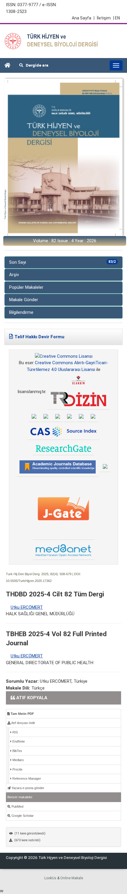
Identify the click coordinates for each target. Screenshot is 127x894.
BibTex (17, 751)
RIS (15, 732)
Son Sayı (62, 262)
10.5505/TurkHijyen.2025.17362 (29, 581)
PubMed (17, 806)
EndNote (18, 741)
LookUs (50, 878)
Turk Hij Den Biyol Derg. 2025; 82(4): (32, 574)
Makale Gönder (23, 299)
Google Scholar (22, 815)
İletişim (104, 18)
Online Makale (71, 878)
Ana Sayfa (83, 18)
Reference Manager (26, 778)
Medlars (18, 760)
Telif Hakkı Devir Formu (39, 336)
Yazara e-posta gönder (27, 788)
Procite (17, 769)
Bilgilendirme (21, 312)
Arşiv (14, 274)
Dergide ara (35, 65)
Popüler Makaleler (26, 287)
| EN (116, 18)
